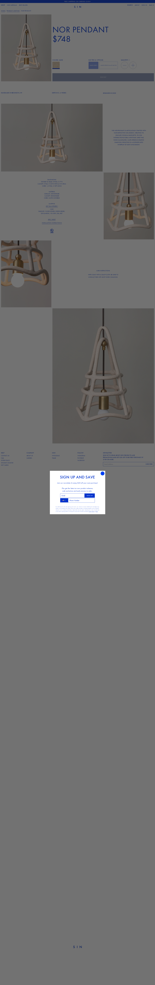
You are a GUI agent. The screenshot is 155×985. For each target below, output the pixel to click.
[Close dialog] (102, 473)
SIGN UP (90, 496)
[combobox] (64, 500)
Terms (97, 511)
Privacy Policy (92, 511)
